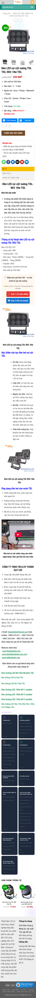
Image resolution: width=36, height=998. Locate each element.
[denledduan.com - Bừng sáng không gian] (18, 2)
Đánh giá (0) (6, 173)
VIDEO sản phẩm (8, 992)
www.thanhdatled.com (11, 651)
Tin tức (24, 990)
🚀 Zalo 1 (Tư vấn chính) (18, 294)
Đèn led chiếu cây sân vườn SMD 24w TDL (27, 903)
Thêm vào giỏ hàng (13, 133)
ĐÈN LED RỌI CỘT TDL (19, 16)
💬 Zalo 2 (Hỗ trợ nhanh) (18, 300)
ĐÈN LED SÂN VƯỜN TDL (23, 13)
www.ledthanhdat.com (11, 657)
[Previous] (4, 40)
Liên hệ (31, 990)
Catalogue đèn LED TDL (25, 992)
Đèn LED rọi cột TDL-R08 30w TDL (9, 903)
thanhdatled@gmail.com (18, 632)
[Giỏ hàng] (32, 2)
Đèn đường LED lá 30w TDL (12, 677)
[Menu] (3, 3)
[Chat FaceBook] (10, 120)
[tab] (18, 169)
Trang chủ (6, 13)
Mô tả (4, 169)
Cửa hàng (15, 990)
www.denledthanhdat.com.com (14, 654)
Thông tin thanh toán (10, 178)
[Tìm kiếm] (32, 7)
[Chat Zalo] (26, 120)
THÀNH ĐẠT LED (25, 995)
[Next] (31, 40)
